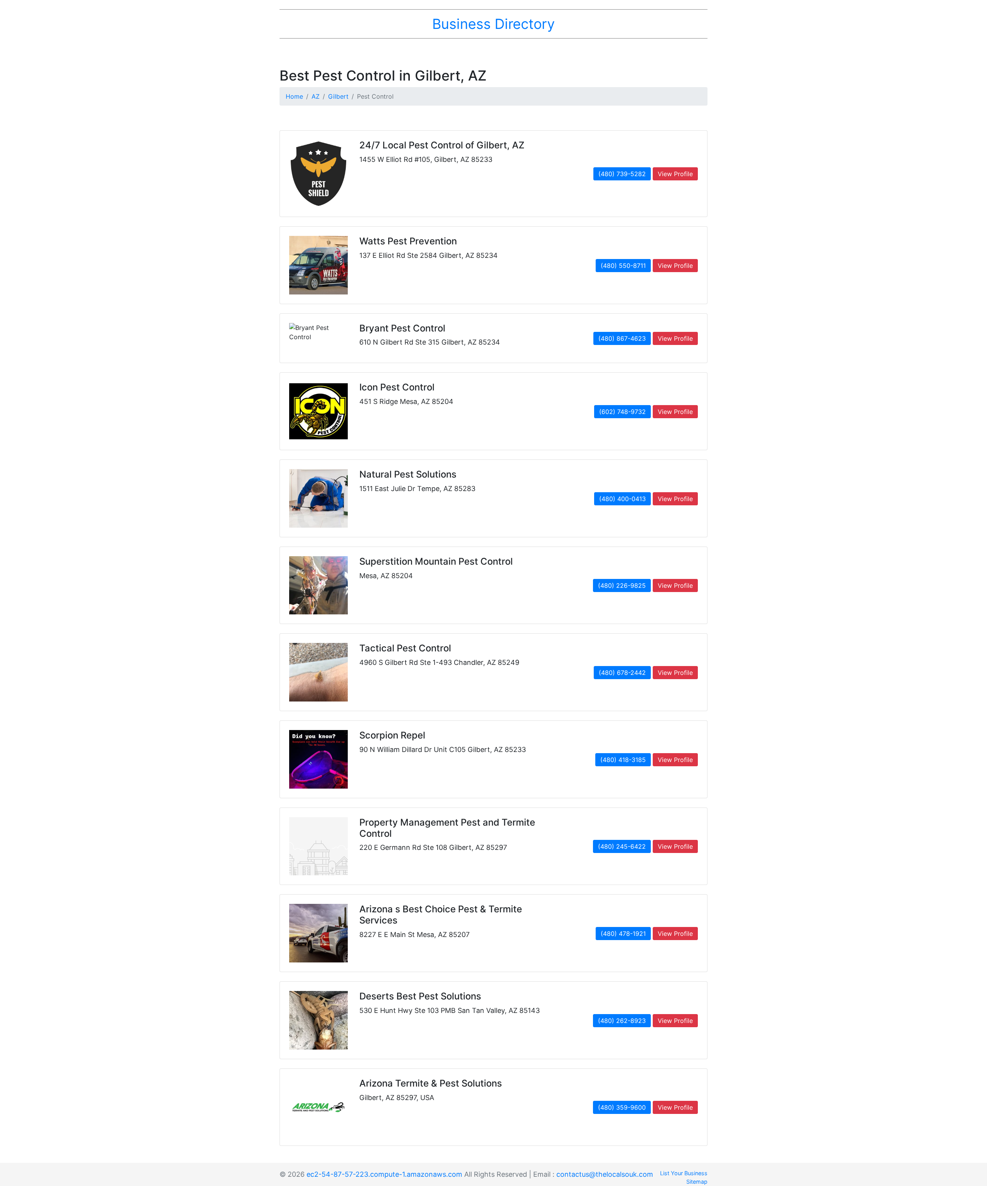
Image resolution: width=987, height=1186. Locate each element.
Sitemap (696, 1181)
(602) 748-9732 (622, 412)
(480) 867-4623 (622, 338)
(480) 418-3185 (623, 760)
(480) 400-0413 (622, 499)
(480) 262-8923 (622, 1021)
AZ (316, 96)
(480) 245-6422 (622, 846)
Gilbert (338, 96)
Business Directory (493, 23)
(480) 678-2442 (622, 672)
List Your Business (683, 1173)
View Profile (675, 174)
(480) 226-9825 (622, 585)
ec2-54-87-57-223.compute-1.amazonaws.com (384, 1174)
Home (294, 96)
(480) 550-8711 (623, 265)
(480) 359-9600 (622, 1107)
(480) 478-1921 (623, 933)
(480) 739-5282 (622, 174)
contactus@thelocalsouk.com (604, 1174)
